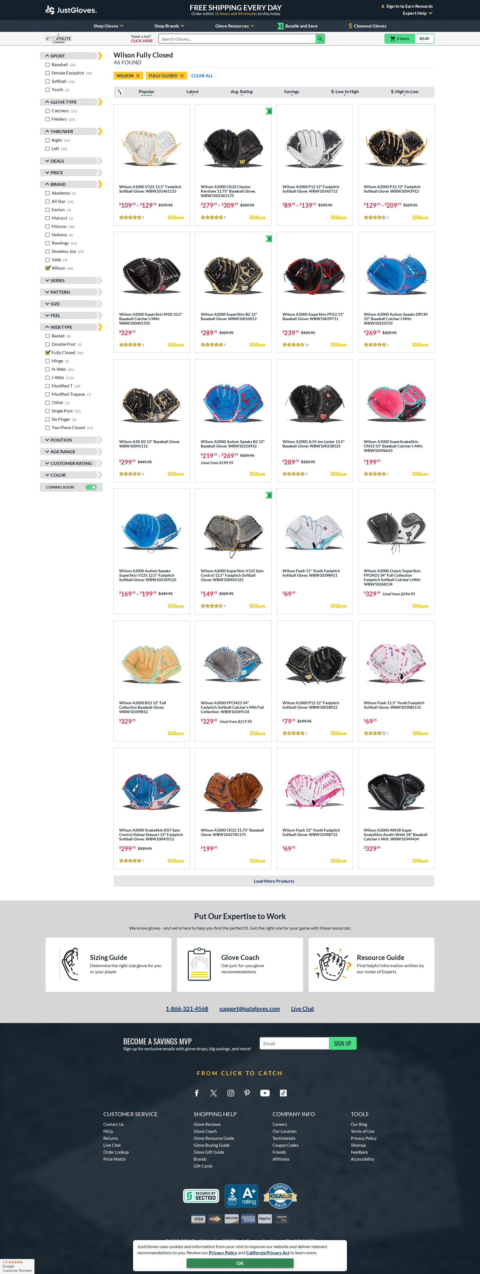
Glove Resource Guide (214, 1138)
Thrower (62, 131)
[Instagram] (231, 1093)
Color (58, 474)
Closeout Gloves (370, 25)
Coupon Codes (285, 1145)
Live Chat (302, 1008)
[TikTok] (283, 1093)
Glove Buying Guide (212, 1145)
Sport (58, 55)
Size (55, 303)
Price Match (114, 1158)
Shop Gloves (106, 25)
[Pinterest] (246, 1093)
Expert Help (415, 13)
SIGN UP (342, 1043)
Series (58, 280)
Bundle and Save (299, 26)
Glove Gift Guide (209, 1151)
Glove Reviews (207, 1124)
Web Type (61, 327)
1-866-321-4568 (187, 1008)
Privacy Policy (223, 1252)
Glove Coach (205, 1131)
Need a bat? (142, 38)
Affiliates (280, 1158)
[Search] (320, 39)
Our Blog (359, 1124)
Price (57, 172)
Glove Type (64, 101)
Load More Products (274, 881)
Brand (58, 184)
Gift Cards (203, 1165)
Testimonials (284, 1138)
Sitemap (358, 1145)
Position (61, 439)
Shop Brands (166, 25)
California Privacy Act (267, 1252)
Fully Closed (163, 75)
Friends (279, 1151)
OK (240, 1263)
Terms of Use (362, 1131)
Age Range (63, 451)
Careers (279, 1124)
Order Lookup (116, 1151)
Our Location (284, 1131)
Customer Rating (71, 463)
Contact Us (113, 1124)
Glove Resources (232, 25)
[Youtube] (265, 1093)
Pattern (60, 292)
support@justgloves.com (249, 1008)
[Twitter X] (213, 1093)
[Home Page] (71, 10)
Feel (55, 315)
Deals (57, 160)
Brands (200, 1158)
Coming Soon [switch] (60, 487)
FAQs (108, 1131)
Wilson (125, 75)
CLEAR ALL (202, 75)
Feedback (359, 1151)
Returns (110, 1138)
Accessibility (362, 1158)
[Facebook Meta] (196, 1093)
